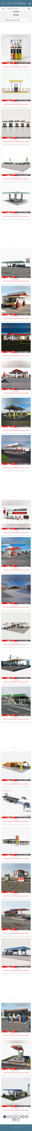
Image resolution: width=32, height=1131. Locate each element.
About (6, 1126)
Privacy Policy (23, 1126)
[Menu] (3, 3)
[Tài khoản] (30, 3)
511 (27, 1116)
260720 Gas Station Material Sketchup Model (16, 67)
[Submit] (28, 8)
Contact (16, 1128)
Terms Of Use (13, 1126)
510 (22, 1116)
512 (14, 1119)
